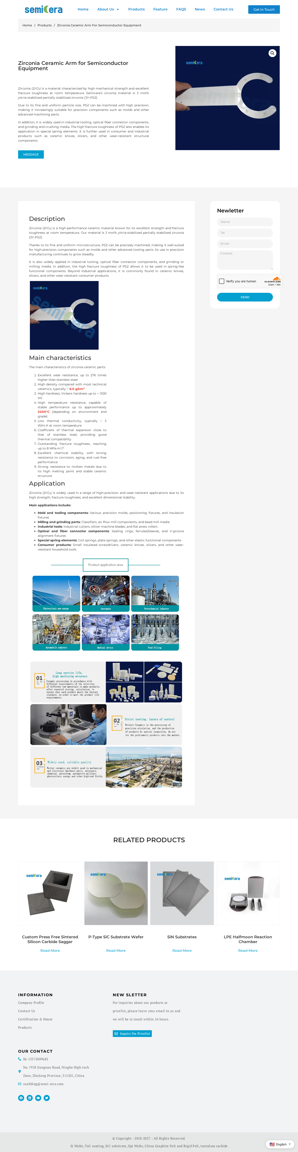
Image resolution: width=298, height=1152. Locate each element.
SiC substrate (116, 1146)
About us (105, 9)
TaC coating (94, 1146)
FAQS (181, 9)
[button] (272, 53)
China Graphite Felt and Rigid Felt (172, 1146)
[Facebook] (21, 1098)
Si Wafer (76, 1146)
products (136, 9)
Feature (160, 9)
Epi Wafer (135, 1146)
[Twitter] (47, 1098)
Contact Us (223, 9)
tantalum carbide (214, 1146)
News (200, 9)
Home (83, 9)
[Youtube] (38, 1098)
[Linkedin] (30, 1098)
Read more (50, 950)
